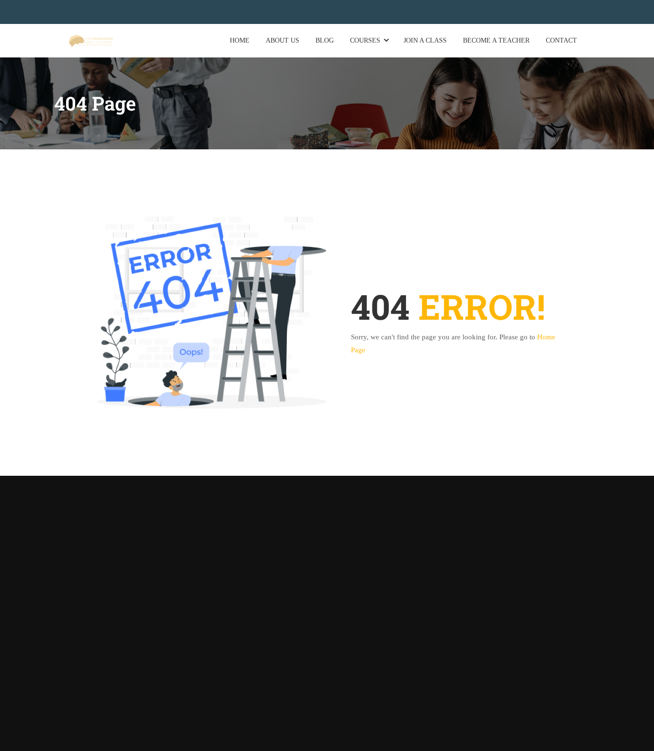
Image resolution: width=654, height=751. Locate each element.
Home (239, 40)
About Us (282, 40)
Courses (365, 40)
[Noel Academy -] (90, 40)
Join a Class (425, 40)
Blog (325, 40)
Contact (561, 40)
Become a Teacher (496, 40)
